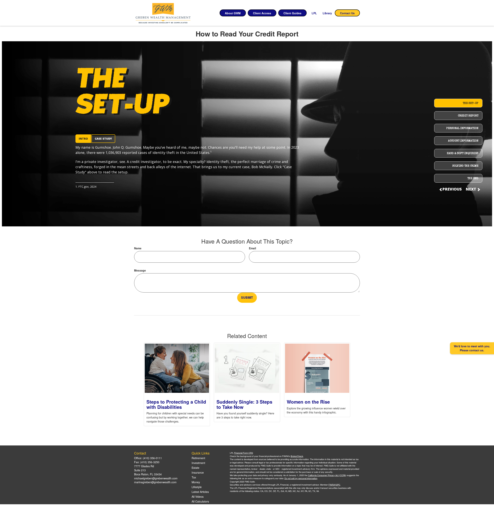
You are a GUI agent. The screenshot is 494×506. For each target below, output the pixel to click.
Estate (195, 468)
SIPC (337, 484)
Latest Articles (200, 492)
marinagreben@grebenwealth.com (155, 482)
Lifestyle (197, 487)
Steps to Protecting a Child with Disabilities (176, 404)
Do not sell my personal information (300, 478)
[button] (232, 13)
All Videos (198, 496)
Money (196, 482)
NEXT (471, 189)
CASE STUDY (103, 138)
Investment (198, 463)
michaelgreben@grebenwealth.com (156, 478)
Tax (194, 477)
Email (252, 248)
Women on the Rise (308, 401)
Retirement (198, 458)
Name (137, 248)
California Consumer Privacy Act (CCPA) (327, 475)
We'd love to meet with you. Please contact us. (472, 348)
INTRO (83, 138)
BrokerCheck (297, 456)
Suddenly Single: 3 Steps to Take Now (244, 404)
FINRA (331, 484)
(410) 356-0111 (152, 458)
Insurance (198, 472)
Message (140, 270)
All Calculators (200, 501)
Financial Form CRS (243, 452)
